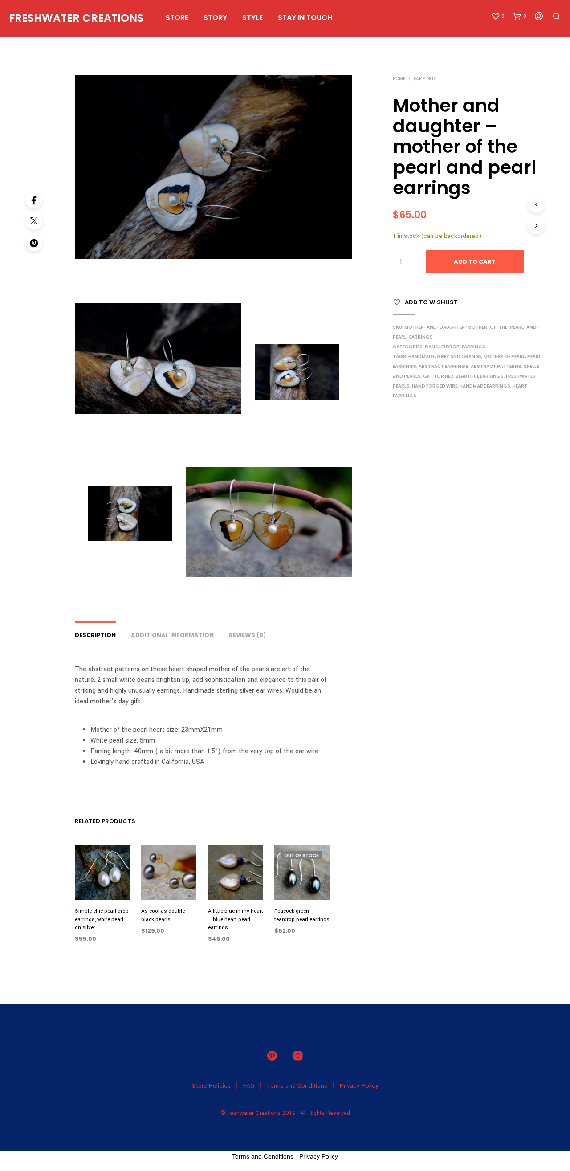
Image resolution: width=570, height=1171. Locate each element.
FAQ (248, 1085)
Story (215, 17)
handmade (421, 356)
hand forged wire (434, 386)
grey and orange (459, 356)
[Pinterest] (33, 242)
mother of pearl (504, 356)
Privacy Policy (359, 1085)
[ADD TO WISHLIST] (102, 883)
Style (252, 17)
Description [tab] (95, 635)
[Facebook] (33, 200)
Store (177, 17)
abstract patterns (496, 366)
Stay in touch (305, 17)
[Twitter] (33, 221)
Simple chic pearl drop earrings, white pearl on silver (102, 919)
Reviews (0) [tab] (247, 635)
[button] (498, 16)
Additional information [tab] (172, 635)
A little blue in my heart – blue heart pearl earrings (235, 919)
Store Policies (211, 1085)
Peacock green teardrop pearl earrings (302, 915)
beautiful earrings (480, 376)
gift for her (438, 376)
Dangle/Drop (442, 346)
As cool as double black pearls (163, 915)
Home (399, 78)
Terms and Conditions (297, 1085)
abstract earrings (443, 366)
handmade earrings (485, 386)
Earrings (425, 78)
